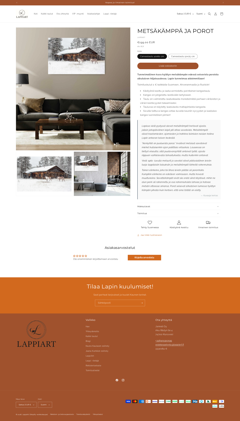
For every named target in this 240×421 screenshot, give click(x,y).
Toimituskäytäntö (83, 414)
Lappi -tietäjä (92, 360)
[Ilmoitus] (223, 2)
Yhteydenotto (92, 331)
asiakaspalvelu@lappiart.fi (169, 344)
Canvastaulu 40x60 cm (152, 56)
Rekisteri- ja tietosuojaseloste (62, 414)
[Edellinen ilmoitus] (17, 2)
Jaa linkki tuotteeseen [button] (151, 235)
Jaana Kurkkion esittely (97, 351)
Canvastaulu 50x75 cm (183, 56)
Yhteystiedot (98, 414)
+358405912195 (163, 340)
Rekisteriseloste (93, 365)
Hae (88, 326)
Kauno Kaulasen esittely (97, 346)
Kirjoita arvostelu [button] (144, 257)
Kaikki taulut (92, 336)
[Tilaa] (142, 303)
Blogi (88, 341)
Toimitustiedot (93, 370)
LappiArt (90, 356)
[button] (209, 14)
